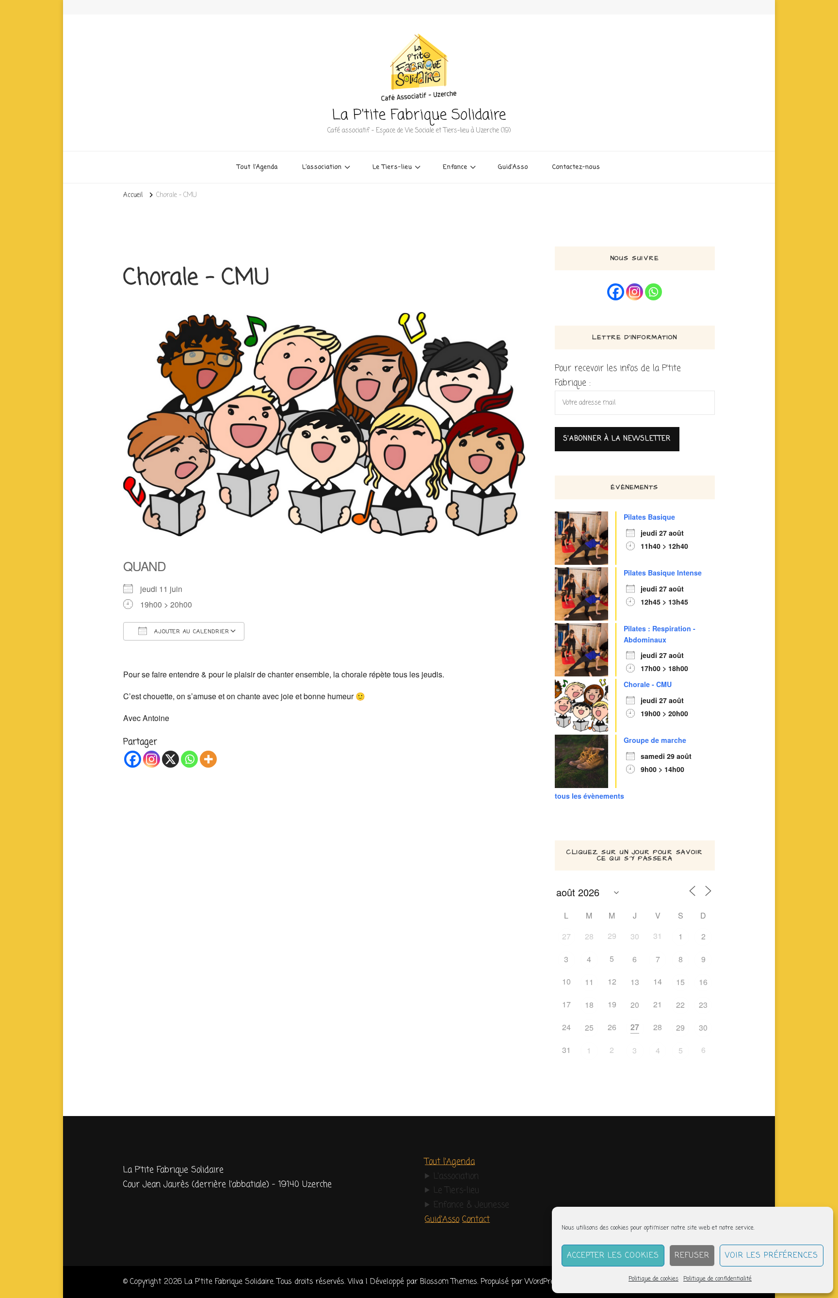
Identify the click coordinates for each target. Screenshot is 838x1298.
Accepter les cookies (613, 1255)
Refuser (692, 1255)
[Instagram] (151, 759)
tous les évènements (589, 796)
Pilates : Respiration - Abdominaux (659, 634)
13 (634, 981)
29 (680, 1027)
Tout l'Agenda (450, 1162)
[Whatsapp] (189, 759)
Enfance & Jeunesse (471, 1205)
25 (589, 1027)
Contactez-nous (576, 167)
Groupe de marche (655, 740)
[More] (208, 759)
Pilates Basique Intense (663, 572)
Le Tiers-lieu (456, 1190)
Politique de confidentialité (717, 1279)
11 (589, 981)
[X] (170, 759)
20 (634, 1004)
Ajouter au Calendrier (190, 632)
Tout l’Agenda (257, 167)
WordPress (543, 1281)
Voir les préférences (771, 1255)
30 (634, 936)
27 (566, 936)
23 (703, 1004)
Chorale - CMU (648, 684)
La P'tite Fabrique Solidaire (419, 115)
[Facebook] (132, 759)
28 (589, 936)
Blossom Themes (448, 1281)
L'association (456, 1176)
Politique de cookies (653, 1279)
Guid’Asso (513, 167)
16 (703, 981)
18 (589, 1004)
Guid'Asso (442, 1220)
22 (680, 1004)
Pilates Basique (649, 517)
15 (680, 981)
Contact (476, 1220)
